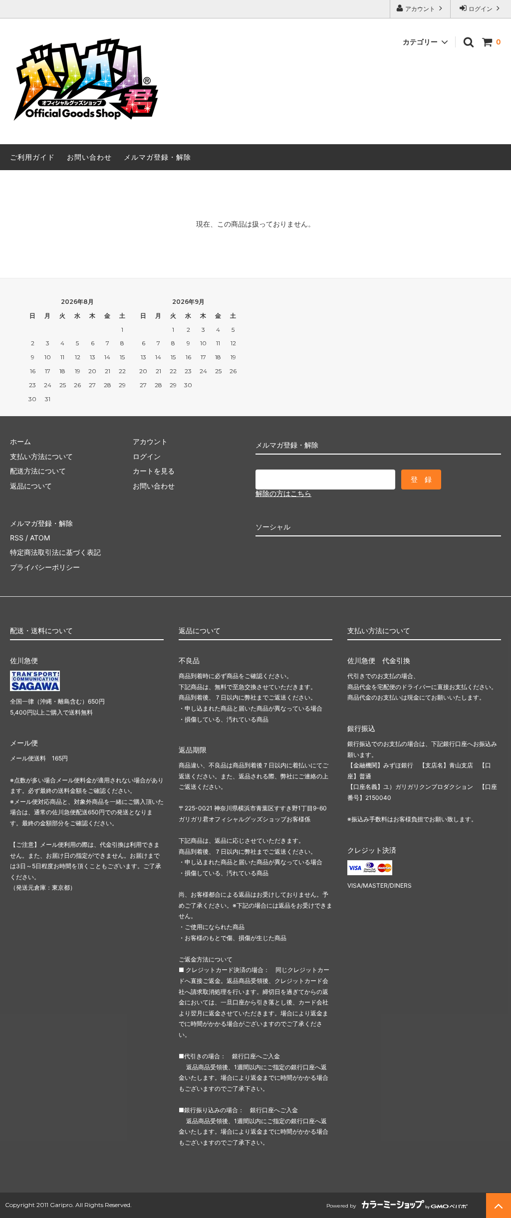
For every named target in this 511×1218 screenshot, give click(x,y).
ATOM (40, 537)
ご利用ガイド (32, 157)
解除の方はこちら (283, 493)
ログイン (480, 8)
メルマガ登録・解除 (157, 157)
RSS (16, 537)
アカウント (420, 8)
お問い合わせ (89, 157)
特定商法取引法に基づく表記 (55, 552)
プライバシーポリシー (45, 567)
